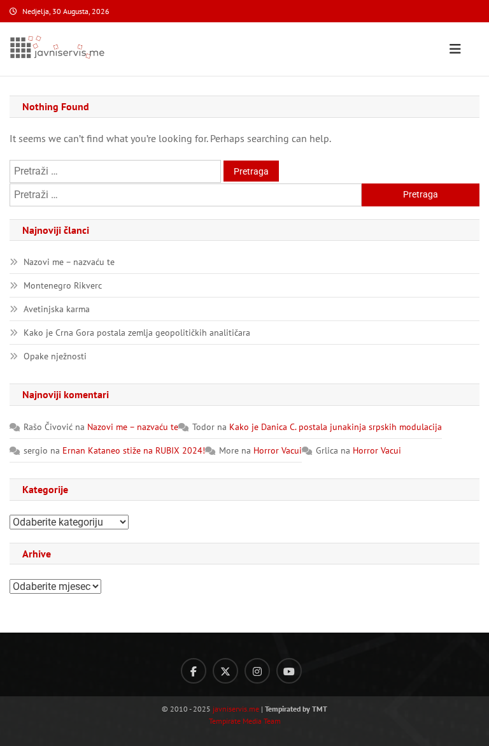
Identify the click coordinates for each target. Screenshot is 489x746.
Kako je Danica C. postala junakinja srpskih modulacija (335, 427)
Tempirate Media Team (245, 721)
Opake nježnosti (55, 356)
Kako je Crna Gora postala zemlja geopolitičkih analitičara (137, 332)
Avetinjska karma (57, 309)
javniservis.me (236, 709)
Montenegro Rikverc (63, 285)
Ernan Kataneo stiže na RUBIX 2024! (133, 450)
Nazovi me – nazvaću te (69, 262)
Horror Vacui (277, 450)
